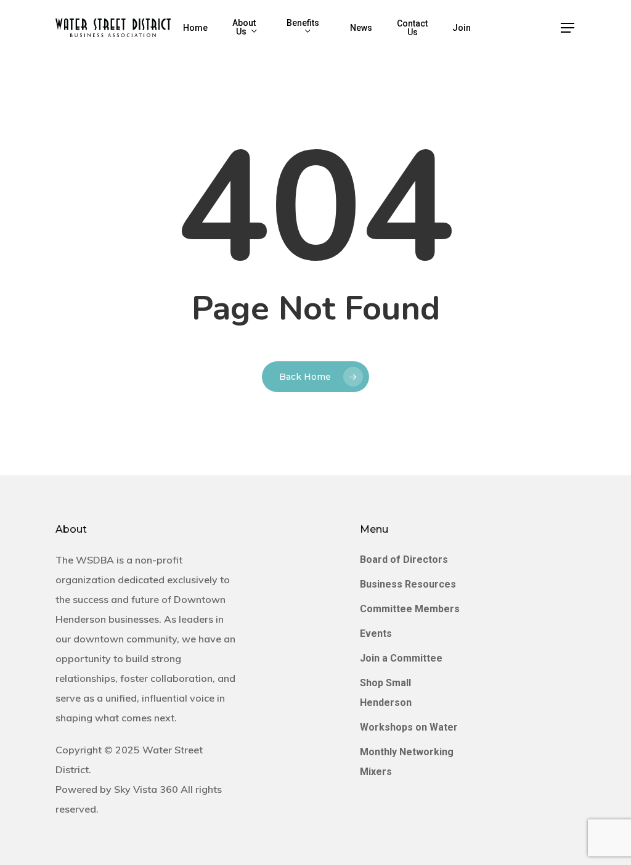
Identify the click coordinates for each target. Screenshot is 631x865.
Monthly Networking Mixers (407, 761)
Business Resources (408, 584)
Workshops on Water (409, 727)
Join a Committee (401, 658)
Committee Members (410, 609)
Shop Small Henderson (386, 692)
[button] (568, 28)
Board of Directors (404, 559)
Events (376, 633)
